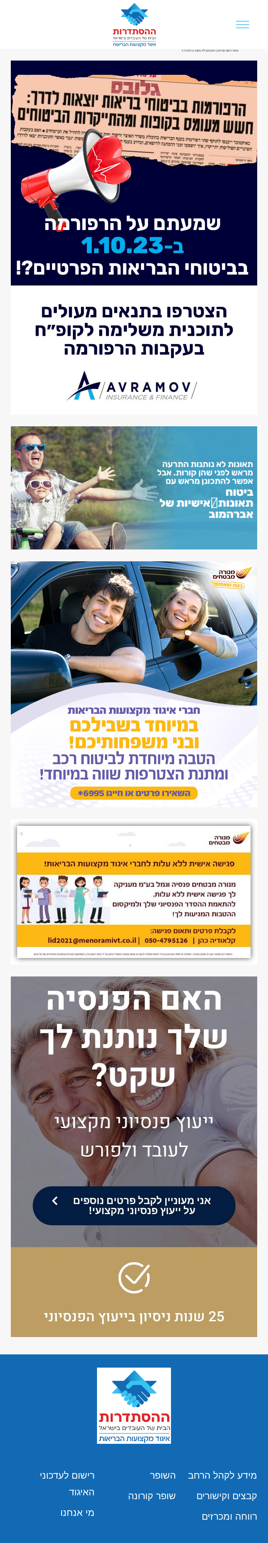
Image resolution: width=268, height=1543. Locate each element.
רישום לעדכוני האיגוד (67, 1483)
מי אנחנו (77, 1513)
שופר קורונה (152, 1496)
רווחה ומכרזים (229, 1516)
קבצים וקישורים (226, 1496)
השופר (163, 1475)
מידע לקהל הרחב (222, 1475)
